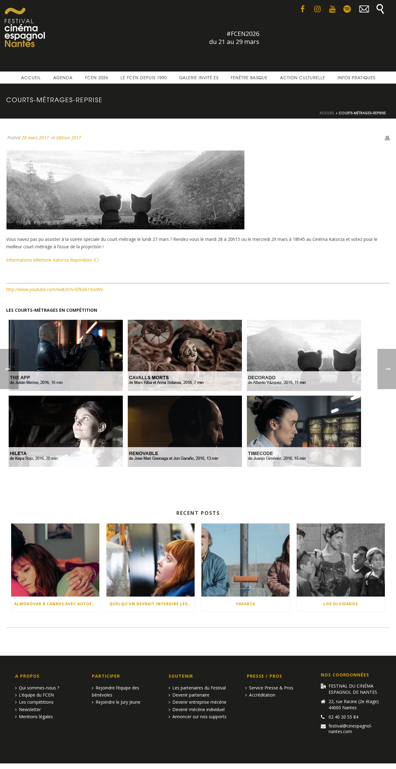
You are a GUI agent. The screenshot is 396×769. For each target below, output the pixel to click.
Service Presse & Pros (271, 688)
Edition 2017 (68, 138)
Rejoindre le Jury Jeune (118, 702)
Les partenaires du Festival (199, 688)
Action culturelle (302, 77)
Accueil (31, 77)
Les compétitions (36, 702)
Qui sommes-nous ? (39, 688)
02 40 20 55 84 (343, 717)
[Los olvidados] (341, 560)
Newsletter (30, 709)
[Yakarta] (245, 560)
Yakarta (245, 603)
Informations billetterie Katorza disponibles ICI (52, 260)
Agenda (63, 77)
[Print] (387, 137)
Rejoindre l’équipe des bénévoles (115, 691)
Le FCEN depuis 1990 (144, 77)
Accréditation (262, 695)
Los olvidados (340, 603)
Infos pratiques (356, 77)
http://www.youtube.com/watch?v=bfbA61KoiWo (54, 289)
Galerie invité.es (198, 77)
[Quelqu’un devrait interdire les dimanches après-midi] (150, 560)
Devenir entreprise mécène (199, 702)
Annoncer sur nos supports (199, 716)
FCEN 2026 (96, 77)
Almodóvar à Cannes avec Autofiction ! (57, 603)
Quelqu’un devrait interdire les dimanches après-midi (152, 603)
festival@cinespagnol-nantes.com (350, 728)
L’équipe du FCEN (36, 695)
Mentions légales (36, 716)
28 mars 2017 (35, 138)
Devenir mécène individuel (198, 709)
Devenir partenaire (190, 695)
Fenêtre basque (249, 77)
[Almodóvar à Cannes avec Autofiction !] (55, 560)
